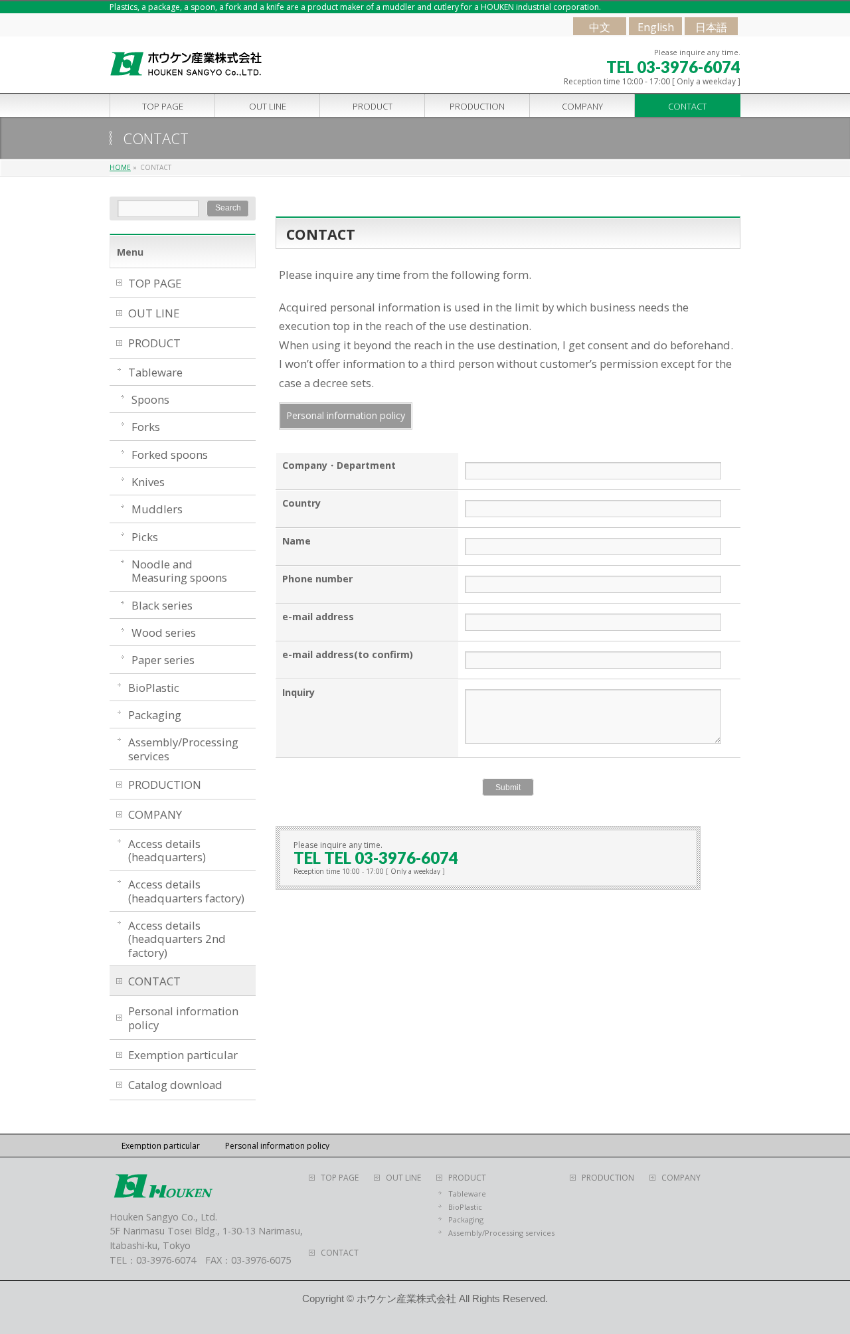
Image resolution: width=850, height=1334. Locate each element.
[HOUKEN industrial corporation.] (187, 64)
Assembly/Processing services (183, 748)
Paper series (163, 659)
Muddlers (157, 509)
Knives (148, 481)
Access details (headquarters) (167, 850)
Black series (162, 605)
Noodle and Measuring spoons (179, 570)
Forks (145, 426)
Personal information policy (345, 415)
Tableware (155, 372)
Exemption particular (183, 1054)
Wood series (163, 632)
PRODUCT (154, 343)
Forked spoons (169, 454)
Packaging (154, 714)
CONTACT (154, 981)
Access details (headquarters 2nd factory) (177, 939)
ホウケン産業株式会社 (406, 1298)
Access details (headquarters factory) (186, 890)
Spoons (150, 399)
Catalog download (175, 1084)
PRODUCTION (164, 784)
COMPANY (155, 814)
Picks (144, 536)
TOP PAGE (154, 283)
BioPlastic (153, 687)
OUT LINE (153, 313)
